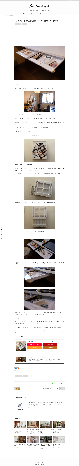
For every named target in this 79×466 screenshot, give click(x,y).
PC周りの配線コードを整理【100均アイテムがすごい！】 (40, 357)
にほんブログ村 (17, 370)
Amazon (33, 347)
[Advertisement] (39, 35)
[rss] (73, 0)
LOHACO (49, 347)
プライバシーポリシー (41, 462)
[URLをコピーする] (61, 383)
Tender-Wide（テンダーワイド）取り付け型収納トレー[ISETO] (41, 341)
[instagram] (72, 0)
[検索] (75, 0)
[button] (18, 383)
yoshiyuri (20, 409)
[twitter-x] (70, 0)
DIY (31, 376)
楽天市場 (49, 344)
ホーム (35, 462)
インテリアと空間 (18, 23)
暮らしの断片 (24, 23)
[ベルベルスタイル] (39, 6)
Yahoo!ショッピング (33, 344)
